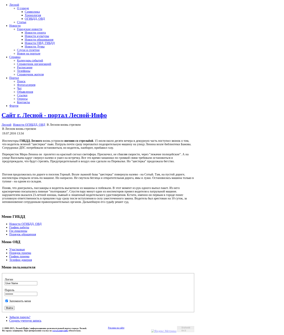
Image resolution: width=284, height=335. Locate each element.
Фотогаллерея (26, 84)
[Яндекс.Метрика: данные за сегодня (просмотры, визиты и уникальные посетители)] (163, 331)
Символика (32, 11)
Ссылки (22, 95)
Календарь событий (30, 60)
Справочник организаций (34, 64)
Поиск (21, 81)
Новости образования (39, 39)
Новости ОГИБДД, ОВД (29, 124)
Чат (19, 88)
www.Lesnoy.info (60, 330)
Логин (9, 279)
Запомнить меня (20, 301)
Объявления (25, 91)
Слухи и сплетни (28, 50)
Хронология (33, 15)
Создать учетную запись (25, 320)
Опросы (22, 98)
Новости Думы (35, 46)
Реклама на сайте (116, 327)
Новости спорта (35, 32)
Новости (15, 25)
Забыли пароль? (19, 317)
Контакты (23, 102)
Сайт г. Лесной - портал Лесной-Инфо (54, 115)
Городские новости (29, 29)
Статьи (21, 22)
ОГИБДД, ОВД (35, 18)
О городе (23, 8)
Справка (14, 57)
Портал (14, 77)
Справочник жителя (30, 74)
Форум (13, 105)
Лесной (14, 4)
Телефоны (23, 71)
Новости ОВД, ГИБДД (40, 43)
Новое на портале (28, 53)
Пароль (9, 290)
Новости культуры (37, 36)
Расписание (24, 67)
